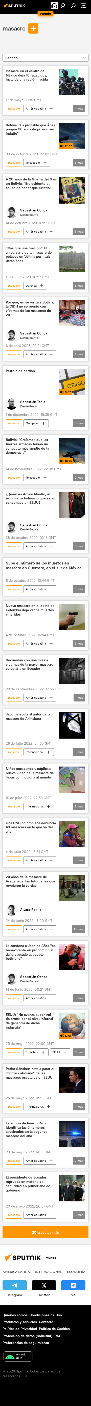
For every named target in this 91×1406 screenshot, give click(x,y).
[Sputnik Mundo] (15, 7)
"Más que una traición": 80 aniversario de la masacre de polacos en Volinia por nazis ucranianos (29, 254)
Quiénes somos (15, 1315)
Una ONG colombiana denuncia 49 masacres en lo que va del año (31, 827)
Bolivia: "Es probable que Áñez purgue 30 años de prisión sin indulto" (30, 129)
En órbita (32, 1052)
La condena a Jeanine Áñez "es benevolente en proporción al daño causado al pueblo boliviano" (31, 952)
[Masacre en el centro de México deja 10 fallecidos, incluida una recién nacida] (72, 82)
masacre (14, 28)
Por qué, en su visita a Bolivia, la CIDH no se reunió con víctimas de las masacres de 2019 (30, 308)
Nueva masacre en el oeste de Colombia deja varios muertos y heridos (30, 610)
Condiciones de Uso (46, 1315)
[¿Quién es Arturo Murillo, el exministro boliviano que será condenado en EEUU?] (72, 505)
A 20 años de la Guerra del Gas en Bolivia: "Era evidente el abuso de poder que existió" (31, 183)
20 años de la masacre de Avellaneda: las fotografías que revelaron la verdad (30, 881)
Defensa (31, 285)
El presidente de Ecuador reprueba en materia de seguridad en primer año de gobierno (28, 1183)
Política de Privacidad (20, 1328)
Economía (76, 1271)
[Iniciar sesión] (63, 6)
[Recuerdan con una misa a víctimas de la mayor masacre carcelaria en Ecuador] (72, 671)
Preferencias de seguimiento (26, 1342)
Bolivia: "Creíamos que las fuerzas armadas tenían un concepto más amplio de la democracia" (27, 446)
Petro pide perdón (20, 371)
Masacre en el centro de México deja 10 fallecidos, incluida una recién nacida (27, 75)
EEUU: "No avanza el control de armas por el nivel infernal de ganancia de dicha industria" (29, 1021)
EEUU (56, 1052)
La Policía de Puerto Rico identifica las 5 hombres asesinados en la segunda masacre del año (26, 1129)
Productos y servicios (20, 1322)
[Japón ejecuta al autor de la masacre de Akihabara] (72, 725)
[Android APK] (18, 1357)
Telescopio (33, 162)
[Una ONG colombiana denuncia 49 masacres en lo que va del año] (72, 834)
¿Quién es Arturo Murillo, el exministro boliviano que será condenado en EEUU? (30, 498)
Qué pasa (32, 423)
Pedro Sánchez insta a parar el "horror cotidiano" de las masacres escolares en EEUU (30, 1073)
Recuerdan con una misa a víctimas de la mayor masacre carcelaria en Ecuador (29, 664)
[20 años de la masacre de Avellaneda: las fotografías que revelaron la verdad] (72, 888)
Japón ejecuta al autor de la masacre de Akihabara (28, 716)
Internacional (34, 752)
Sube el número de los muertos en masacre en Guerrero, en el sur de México (44, 565)
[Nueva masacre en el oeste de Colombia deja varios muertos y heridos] (72, 617)
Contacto (46, 1322)
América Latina (36, 108)
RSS (58, 1336)
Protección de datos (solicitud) (28, 1336)
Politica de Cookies (54, 1328)
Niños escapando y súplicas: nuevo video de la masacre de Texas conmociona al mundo (30, 773)
